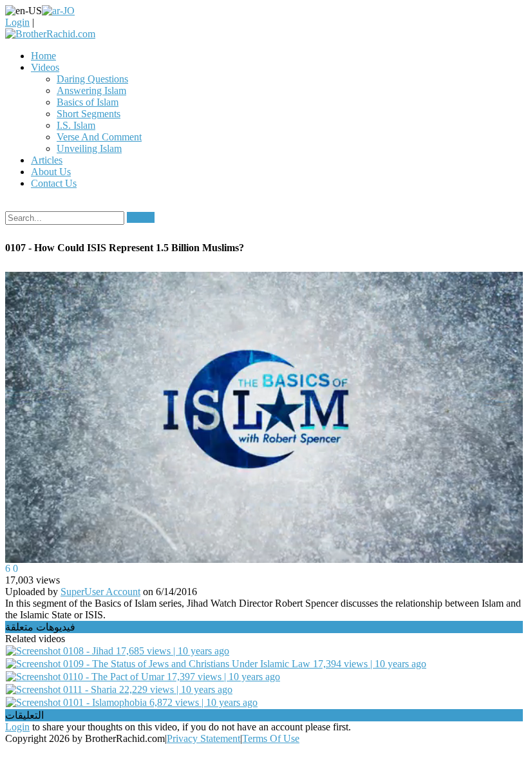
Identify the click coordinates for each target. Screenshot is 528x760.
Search (141, 217)
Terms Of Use (270, 738)
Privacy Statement (203, 738)
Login (17, 22)
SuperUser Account (100, 591)
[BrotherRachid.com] (50, 33)
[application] (264, 417)
